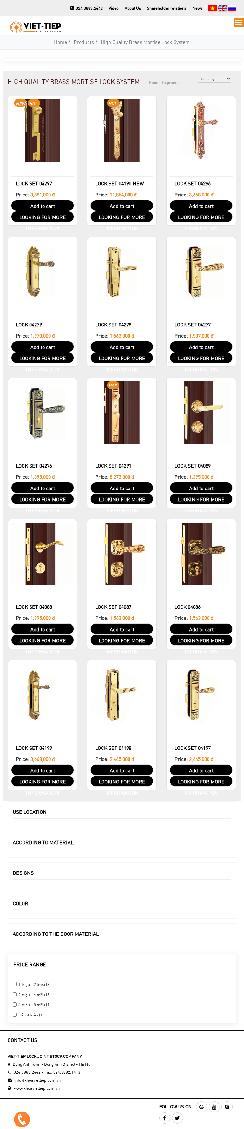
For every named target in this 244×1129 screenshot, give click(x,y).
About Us (133, 8)
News (197, 8)
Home (60, 41)
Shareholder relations (166, 8)
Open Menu (239, 22)
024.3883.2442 (89, 8)
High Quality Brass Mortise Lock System (145, 41)
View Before (42, 176)
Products (84, 41)
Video (114, 8)
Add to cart (42, 205)
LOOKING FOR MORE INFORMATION (42, 218)
